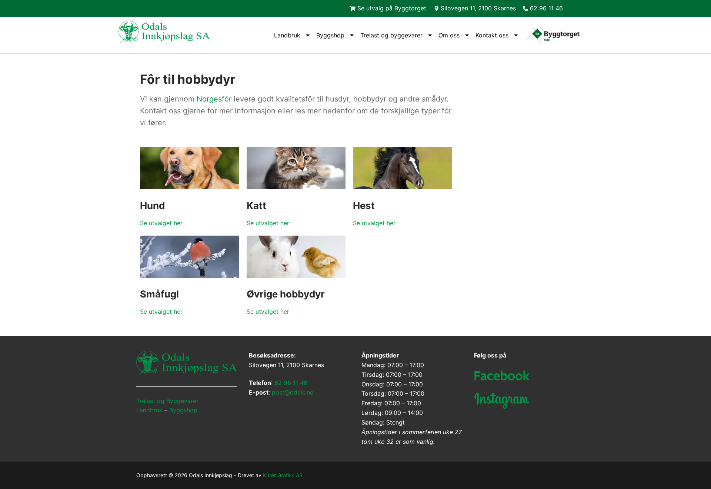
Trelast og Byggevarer (167, 401)
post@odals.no (293, 392)
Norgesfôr (214, 98)
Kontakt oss (491, 35)
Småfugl (159, 294)
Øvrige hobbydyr (286, 294)
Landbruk (287, 35)
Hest (364, 205)
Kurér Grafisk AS (283, 475)
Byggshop (330, 35)
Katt (256, 205)
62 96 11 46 (290, 382)
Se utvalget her (161, 223)
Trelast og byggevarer (391, 35)
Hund (152, 205)
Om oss (449, 35)
